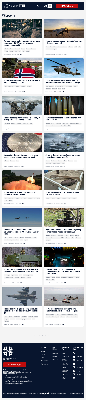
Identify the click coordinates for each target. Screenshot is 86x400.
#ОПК (75, 46)
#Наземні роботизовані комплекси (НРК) (55, 237)
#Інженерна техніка (9, 277)
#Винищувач (24, 316)
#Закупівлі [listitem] (65, 356)
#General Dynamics (50, 123)
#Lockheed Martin (50, 86)
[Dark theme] (23, 6)
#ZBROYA (66, 235)
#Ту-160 (26, 239)
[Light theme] (21, 6)
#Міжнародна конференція (67, 277)
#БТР (20, 275)
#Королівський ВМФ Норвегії (52, 316)
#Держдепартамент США (75, 123)
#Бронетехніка (14, 275)
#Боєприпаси (65, 123)
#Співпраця (48, 49)
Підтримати (65, 6)
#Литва (27, 48)
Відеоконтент (45, 364)
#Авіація (10, 237)
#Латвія (23, 48)
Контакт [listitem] (54, 356)
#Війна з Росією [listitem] (65, 371)
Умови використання (76, 393)
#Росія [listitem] (64, 378)
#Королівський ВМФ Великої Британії (69, 314)
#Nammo (48, 198)
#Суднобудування (56, 163)
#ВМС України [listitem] (64, 360)
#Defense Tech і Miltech (51, 46)
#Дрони (59, 46)
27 (49, 335)
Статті (43, 354)
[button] (80, 5)
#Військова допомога (9, 86)
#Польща (11, 51)
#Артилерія (7, 123)
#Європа (11, 48)
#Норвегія (33, 48)
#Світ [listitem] (64, 367)
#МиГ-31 (6, 239)
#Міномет (17, 277)
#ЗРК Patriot (23, 198)
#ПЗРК (6, 51)
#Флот (63, 163)
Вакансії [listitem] (54, 359)
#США (63, 88)
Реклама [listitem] (55, 353)
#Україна (55, 49)
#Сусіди (27, 51)
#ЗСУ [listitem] (64, 353)
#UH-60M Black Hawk (59, 86)
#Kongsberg (60, 235)
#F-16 (6, 316)
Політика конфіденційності (59, 393)
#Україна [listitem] (65, 364)
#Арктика (16, 237)
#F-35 (6, 237)
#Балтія (6, 48)
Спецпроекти (45, 361)
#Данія (53, 277)
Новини (43, 351)
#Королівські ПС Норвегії (30, 237)
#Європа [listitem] (65, 375)
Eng (49, 6)
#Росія (17, 239)
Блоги (42, 358)
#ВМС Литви (53, 160)
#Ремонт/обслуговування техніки (23, 319)
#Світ (23, 51)
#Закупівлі (17, 48)
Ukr (45, 6)
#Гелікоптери (69, 86)
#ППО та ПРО (18, 51)
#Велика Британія (50, 314)
